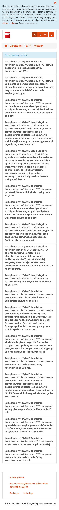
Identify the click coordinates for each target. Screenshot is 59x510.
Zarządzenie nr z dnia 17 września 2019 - (29, 318)
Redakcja (14, 493)
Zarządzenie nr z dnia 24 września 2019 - (29, 133)
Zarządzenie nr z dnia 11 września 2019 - (29, 385)
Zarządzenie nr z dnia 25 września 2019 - (29, 232)
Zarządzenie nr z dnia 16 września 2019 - (29, 344)
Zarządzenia (16, 46)
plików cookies (9, 23)
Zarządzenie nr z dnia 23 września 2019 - (28, 280)
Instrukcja (28, 493)
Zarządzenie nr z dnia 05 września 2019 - (29, 441)
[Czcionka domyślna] (34, 34)
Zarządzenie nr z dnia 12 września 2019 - (29, 363)
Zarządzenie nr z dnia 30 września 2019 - (29, 66)
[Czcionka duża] (45, 34)
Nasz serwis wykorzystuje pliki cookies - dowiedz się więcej (29, 485)
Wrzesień (38, 46)
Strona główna (17, 477)
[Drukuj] (51, 34)
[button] (55, 3)
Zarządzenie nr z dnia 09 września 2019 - (29, 408)
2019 (28, 46)
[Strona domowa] (6, 46)
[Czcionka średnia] (39, 34)
